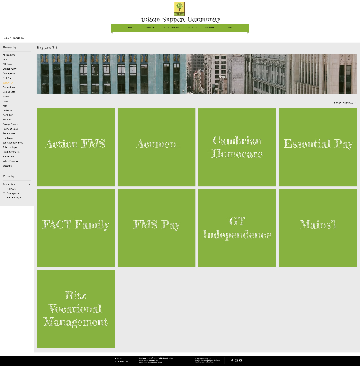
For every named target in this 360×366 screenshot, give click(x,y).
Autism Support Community (180, 19)
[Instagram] (236, 360)
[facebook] (232, 360)
